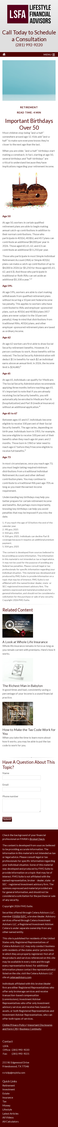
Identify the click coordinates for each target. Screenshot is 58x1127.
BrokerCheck (37, 838)
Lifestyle (7, 1109)
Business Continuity (30, 1028)
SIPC (23, 916)
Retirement (8, 1085)
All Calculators (10, 1121)
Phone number (10, 796)
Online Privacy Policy (14, 1024)
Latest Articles (10, 1113)
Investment (8, 1089)
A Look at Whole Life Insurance (25, 642)
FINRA (16, 916)
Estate (6, 1093)
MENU (48, 54)
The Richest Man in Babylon (22, 686)
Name (5, 773)
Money (6, 1105)
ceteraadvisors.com (20, 977)
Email (5, 784)
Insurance (7, 1097)
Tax (4, 1101)
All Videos (8, 1117)
